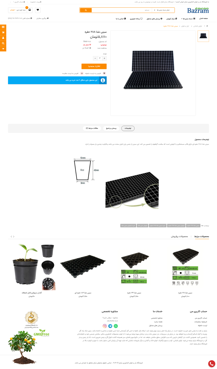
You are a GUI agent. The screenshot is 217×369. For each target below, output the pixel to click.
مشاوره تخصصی (156, 318)
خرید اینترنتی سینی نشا (128, 225)
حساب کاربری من (201, 318)
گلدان (147, 340)
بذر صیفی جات (154, 334)
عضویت (32, 2)
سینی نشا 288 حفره (171, 26)
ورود (38, 2)
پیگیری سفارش (41, 18)
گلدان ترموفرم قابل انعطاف (32, 292)
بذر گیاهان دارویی (178, 337)
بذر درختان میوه (141, 334)
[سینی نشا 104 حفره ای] (83, 266)
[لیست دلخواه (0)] (38, 10)
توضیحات (128, 128)
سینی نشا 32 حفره (134, 292)
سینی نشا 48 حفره (185, 292)
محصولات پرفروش (179, 236)
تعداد (105, 54)
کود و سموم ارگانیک (165, 340)
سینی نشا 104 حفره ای (83, 292)
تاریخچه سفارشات (200, 322)
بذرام (205, 331)
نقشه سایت (158, 322)
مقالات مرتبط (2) (92, 128)
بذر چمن (85, 337)
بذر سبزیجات (164, 334)
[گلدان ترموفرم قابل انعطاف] (32, 266)
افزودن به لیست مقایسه (70, 73)
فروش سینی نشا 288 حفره (176, 225)
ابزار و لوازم (185, 26)
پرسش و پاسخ (111, 128)
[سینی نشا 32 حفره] (134, 266)
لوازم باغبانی (197, 26)
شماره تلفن (19, 18)
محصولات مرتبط (201, 236)
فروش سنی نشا (142, 225)
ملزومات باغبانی (133, 340)
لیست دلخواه (202, 325)
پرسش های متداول (155, 325)
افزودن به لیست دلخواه (93, 73)
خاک (152, 340)
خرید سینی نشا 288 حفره (157, 225)
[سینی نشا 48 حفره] (185, 266)
